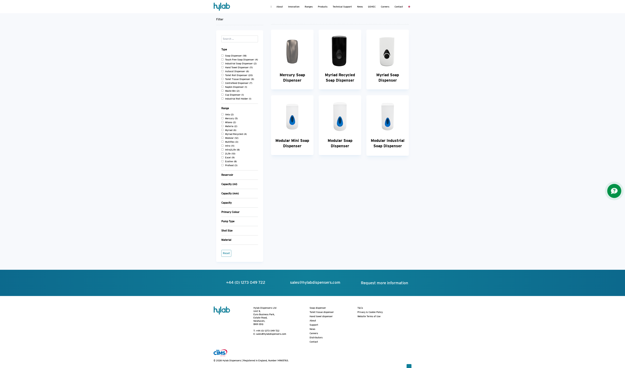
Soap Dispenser (236, 55)
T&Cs (360, 308)
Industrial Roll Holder (238, 98)
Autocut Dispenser (237, 71)
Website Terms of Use (369, 316)
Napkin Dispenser (236, 87)
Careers (385, 6)
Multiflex (231, 142)
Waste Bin (232, 91)
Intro (229, 145)
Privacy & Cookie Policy (370, 312)
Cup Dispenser (234, 95)
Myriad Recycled (236, 134)
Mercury (231, 118)
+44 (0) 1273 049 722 (267, 330)
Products (322, 6)
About (279, 6)
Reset (226, 253)
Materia (231, 126)
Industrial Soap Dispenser (241, 63)
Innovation (293, 6)
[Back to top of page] (409, 366)
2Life (230, 153)
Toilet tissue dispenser (322, 312)
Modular (231, 138)
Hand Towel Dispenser (239, 67)
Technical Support (342, 6)
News (360, 6)
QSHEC (372, 6)
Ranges (309, 6)
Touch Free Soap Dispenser (241, 59)
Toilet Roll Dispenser (239, 75)
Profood (231, 165)
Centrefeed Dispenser (238, 83)
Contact (399, 6)
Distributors (316, 337)
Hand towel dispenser (321, 316)
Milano (230, 122)
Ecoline (231, 161)
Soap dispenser (318, 308)
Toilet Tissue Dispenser (239, 79)
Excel (230, 157)
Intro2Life (232, 149)
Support (314, 325)
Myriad (230, 130)
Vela (229, 114)
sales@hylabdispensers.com (271, 334)
